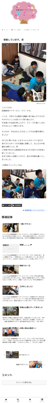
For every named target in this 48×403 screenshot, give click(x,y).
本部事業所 (18, 205)
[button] (43, 322)
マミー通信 (7, 205)
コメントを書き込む (24, 382)
